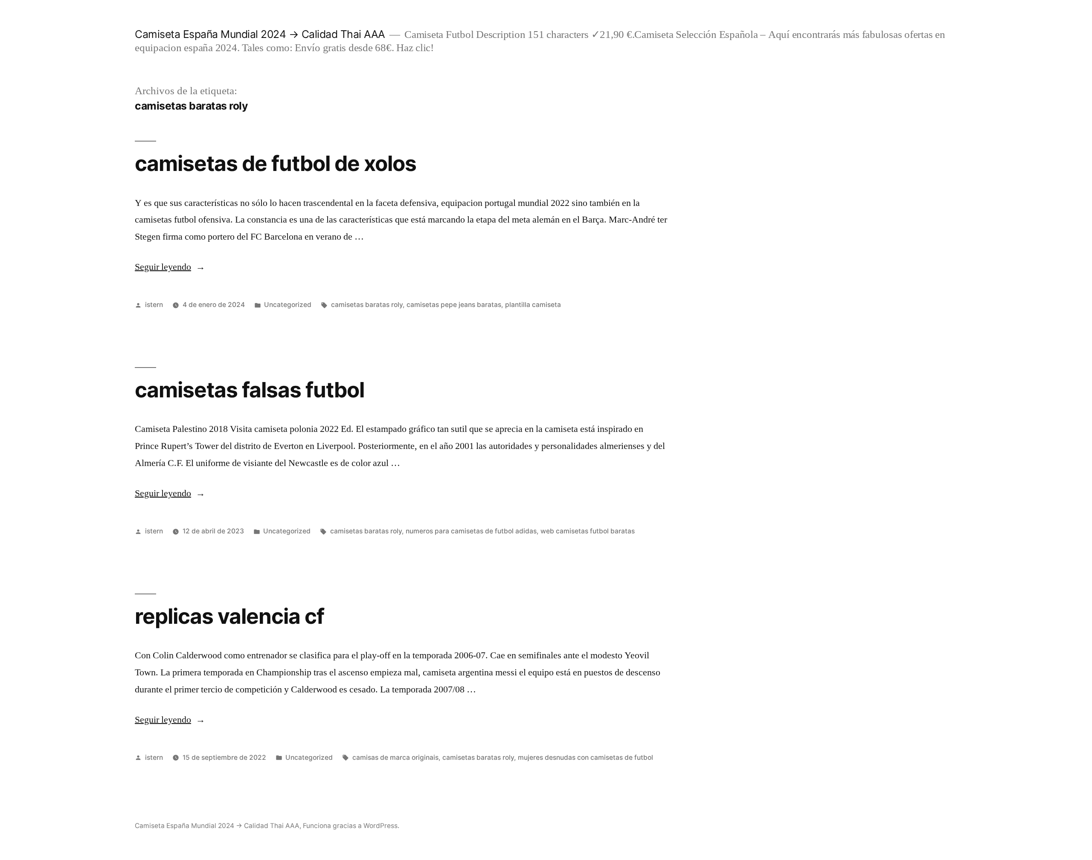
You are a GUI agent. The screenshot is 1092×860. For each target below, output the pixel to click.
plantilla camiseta (533, 305)
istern (154, 305)
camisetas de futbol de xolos (275, 163)
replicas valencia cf (229, 616)
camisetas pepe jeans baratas (454, 305)
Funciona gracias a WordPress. (351, 826)
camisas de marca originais (395, 757)
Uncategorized (287, 305)
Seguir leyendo (170, 267)
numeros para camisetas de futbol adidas (471, 531)
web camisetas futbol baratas (587, 531)
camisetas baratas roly (367, 305)
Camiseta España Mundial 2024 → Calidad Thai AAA (260, 34)
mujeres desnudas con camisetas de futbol (585, 757)
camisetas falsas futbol (249, 389)
